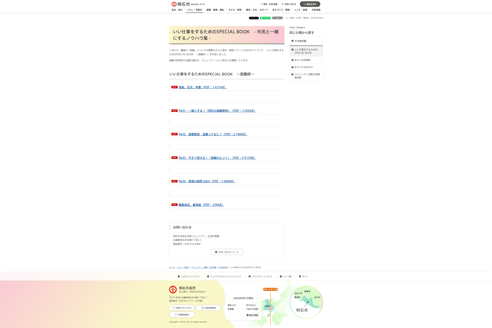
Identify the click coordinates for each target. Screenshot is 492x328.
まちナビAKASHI (303, 67)
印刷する (278, 18)
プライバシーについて (262, 276)
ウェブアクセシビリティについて (225, 276)
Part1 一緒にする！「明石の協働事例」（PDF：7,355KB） (217, 110)
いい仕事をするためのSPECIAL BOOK (305, 51)
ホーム (171, 267)
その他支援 (300, 41)
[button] (269, 4)
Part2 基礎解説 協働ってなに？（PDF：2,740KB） (213, 134)
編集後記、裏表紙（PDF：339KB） (201, 204)
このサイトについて (190, 276)
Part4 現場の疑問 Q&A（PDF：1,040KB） (207, 181)
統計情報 (253, 315)
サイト (305, 276)
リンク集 (287, 276)
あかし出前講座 (302, 60)
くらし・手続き (183, 267)
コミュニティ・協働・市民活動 (203, 267)
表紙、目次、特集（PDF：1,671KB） (203, 87)
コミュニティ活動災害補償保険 (307, 76)
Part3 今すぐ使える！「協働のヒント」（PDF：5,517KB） (217, 157)
